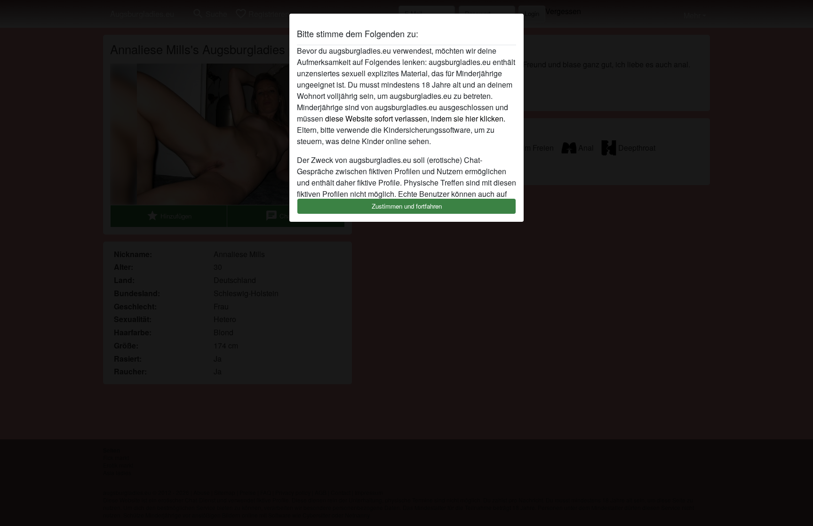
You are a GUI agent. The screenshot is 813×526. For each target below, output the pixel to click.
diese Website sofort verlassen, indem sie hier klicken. (415, 118)
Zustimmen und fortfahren (407, 206)
